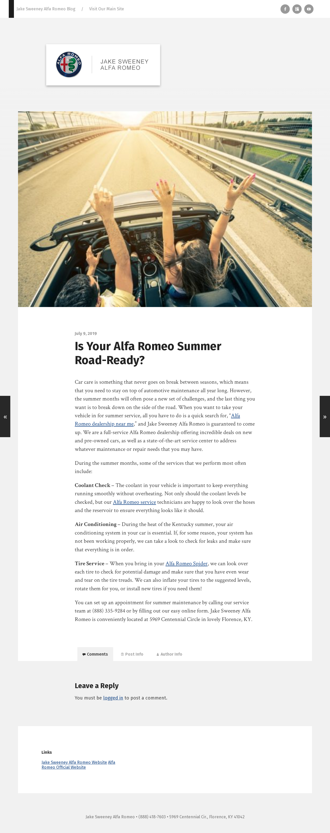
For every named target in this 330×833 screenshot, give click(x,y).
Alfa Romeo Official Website (78, 765)
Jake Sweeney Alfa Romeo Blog (45, 8)
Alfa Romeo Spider (187, 563)
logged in (113, 698)
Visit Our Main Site (106, 8)
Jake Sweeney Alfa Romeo (110, 816)
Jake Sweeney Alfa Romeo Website (74, 762)
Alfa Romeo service (134, 502)
